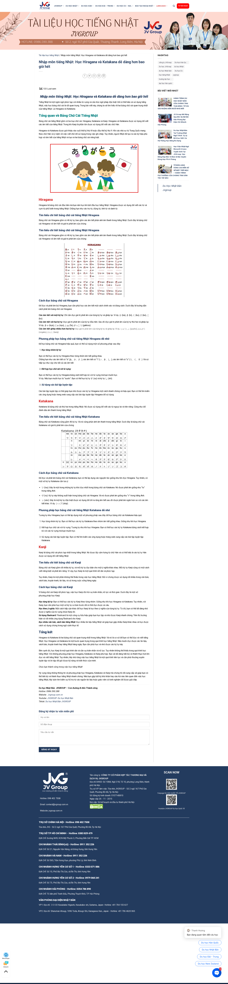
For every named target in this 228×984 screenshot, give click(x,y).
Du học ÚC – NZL (124, 6)
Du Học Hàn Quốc (181, 62)
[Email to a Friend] (94, 76)
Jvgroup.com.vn (55, 694)
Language (161, 6)
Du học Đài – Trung (104, 6)
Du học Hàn (86, 6)
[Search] (174, 5)
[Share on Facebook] (85, 76)
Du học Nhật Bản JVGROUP (58, 701)
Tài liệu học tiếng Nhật (49, 55)
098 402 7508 (82, 822)
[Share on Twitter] (89, 76)
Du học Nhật (71, 6)
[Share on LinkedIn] (104, 76)
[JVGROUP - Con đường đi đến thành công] (45, 6)
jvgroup (176, 75)
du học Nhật (179, 67)
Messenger (6, 958)
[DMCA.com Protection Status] (96, 806)
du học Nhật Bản (165, 71)
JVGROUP (58, 6)
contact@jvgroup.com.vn (57, 804)
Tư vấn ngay (183, 6)
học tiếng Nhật (164, 75)
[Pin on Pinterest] (99, 76)
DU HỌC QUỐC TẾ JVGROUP (175, 793)
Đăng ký (5, 966)
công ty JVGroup (165, 62)
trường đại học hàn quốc (166, 79)
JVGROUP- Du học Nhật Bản (60, 698)
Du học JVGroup (165, 67)
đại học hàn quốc (165, 83)
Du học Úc (179, 71)
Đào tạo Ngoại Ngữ (144, 6)
